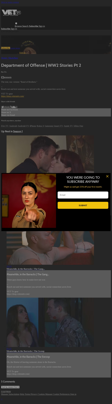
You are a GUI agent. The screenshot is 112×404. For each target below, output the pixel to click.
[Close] (107, 176)
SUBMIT (83, 205)
